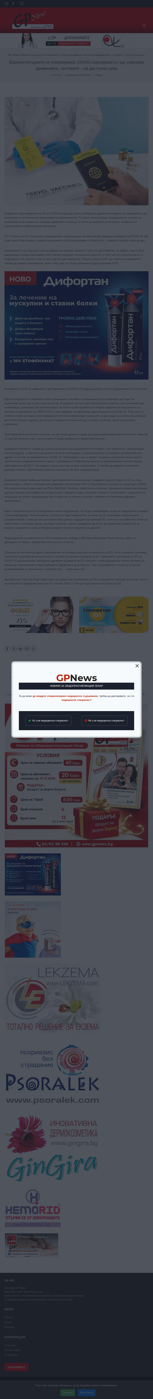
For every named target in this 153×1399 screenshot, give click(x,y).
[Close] (137, 665)
